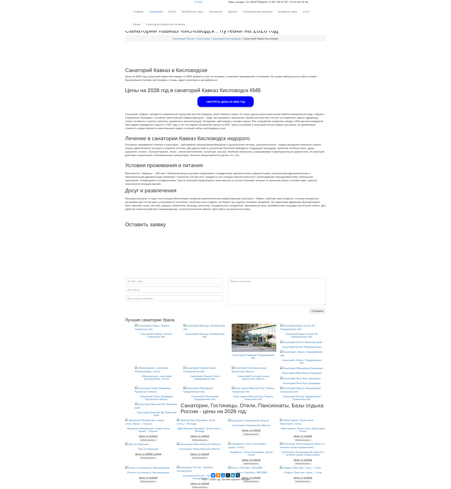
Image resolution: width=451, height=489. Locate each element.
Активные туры (287, 11)
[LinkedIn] (233, 475)
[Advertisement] (225, 253)
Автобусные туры (192, 11)
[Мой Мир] (223, 475)
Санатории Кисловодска (227, 38)
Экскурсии (215, 11)
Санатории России (183, 38)
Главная (138, 11)
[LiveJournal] (238, 475)
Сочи (306, 11)
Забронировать (148, 439)
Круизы (232, 11)
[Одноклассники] (218, 475)
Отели (172, 11)
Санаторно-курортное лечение (165, 24)
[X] (228, 475)
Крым (136, 24)
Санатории (156, 11)
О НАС (198, 2)
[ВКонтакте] (213, 475)
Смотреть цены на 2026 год (225, 101)
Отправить (317, 311)
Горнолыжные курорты (257, 11)
